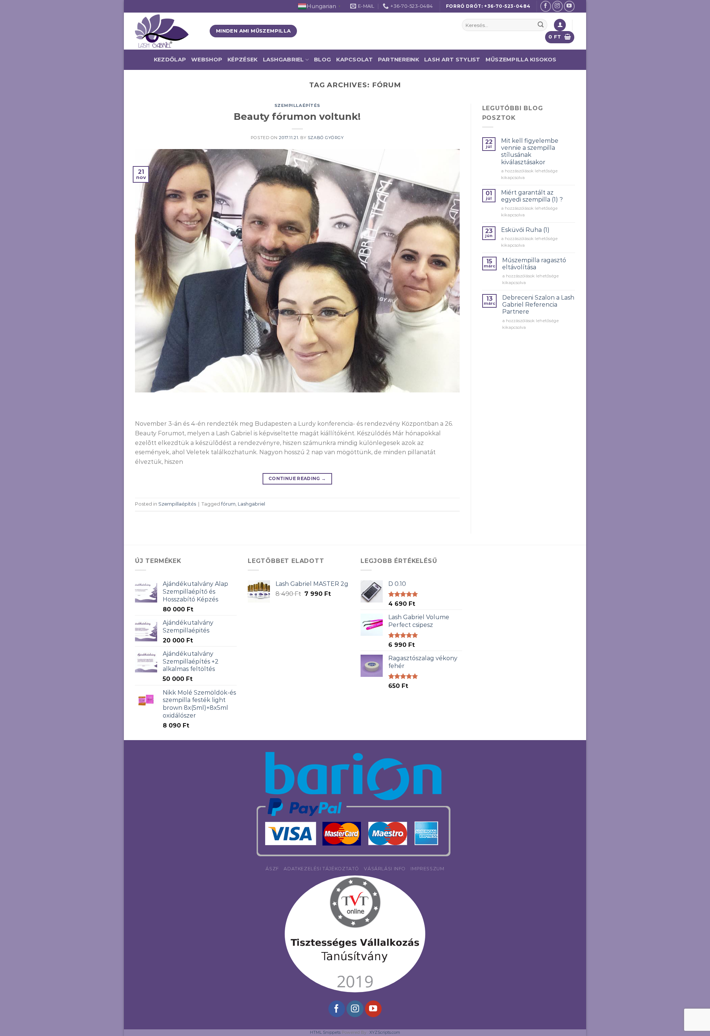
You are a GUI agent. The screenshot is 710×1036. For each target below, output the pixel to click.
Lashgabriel (251, 504)
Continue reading (297, 478)
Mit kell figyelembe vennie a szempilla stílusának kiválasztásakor (529, 151)
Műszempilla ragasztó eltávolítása (534, 264)
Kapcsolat (354, 59)
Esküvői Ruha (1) (525, 229)
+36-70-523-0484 (507, 6)
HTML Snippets (325, 1032)
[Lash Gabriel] (167, 31)
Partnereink (398, 59)
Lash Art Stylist (452, 59)
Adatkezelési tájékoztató (321, 868)
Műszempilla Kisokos (521, 59)
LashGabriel (283, 59)
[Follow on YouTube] (569, 6)
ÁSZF (272, 868)
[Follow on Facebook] (545, 6)
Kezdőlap (170, 59)
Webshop (206, 59)
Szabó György (326, 137)
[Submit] (540, 25)
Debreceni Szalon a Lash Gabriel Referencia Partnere (538, 304)
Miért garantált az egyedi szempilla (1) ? (532, 196)
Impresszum (427, 868)
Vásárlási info (385, 868)
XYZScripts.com (384, 1032)
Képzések (242, 59)
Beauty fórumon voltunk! (297, 116)
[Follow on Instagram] (557, 6)
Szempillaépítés (297, 105)
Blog (322, 59)
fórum (228, 504)
